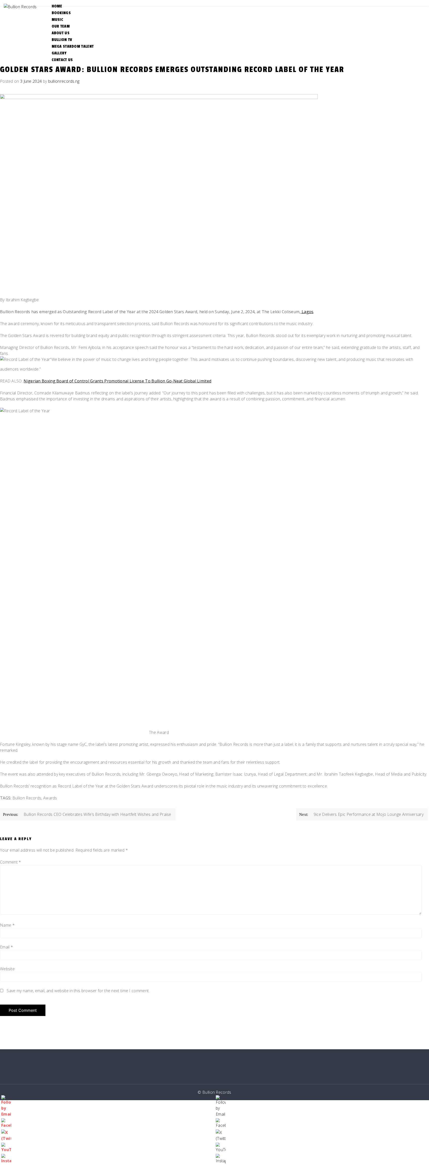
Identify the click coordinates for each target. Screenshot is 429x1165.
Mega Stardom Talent (73, 46)
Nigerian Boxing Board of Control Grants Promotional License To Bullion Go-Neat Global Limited (117, 381)
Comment (10, 862)
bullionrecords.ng (64, 81)
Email (6, 947)
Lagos (307, 311)
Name (7, 925)
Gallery (59, 53)
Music (57, 19)
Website (7, 969)
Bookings (61, 12)
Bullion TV (62, 39)
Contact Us (62, 59)
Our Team (61, 26)
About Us (61, 33)
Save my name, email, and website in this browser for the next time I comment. (78, 990)
